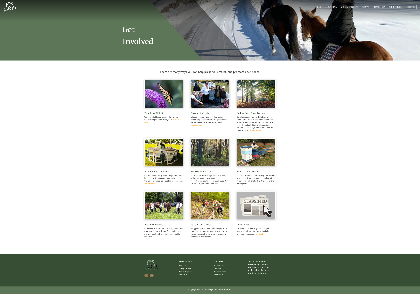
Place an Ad (243, 224)
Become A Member (201, 112)
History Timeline (185, 269)
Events (365, 7)
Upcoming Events (220, 272)
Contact (411, 7)
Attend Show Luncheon (156, 171)
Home (318, 7)
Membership (378, 7)
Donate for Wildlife (154, 112)
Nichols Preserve (349, 7)
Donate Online (219, 266)
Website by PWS (226, 290)
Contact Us (183, 275)
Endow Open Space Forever (251, 112)
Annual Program (185, 272)
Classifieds (217, 269)
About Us (182, 266)
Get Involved (395, 7)
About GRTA (331, 7)
